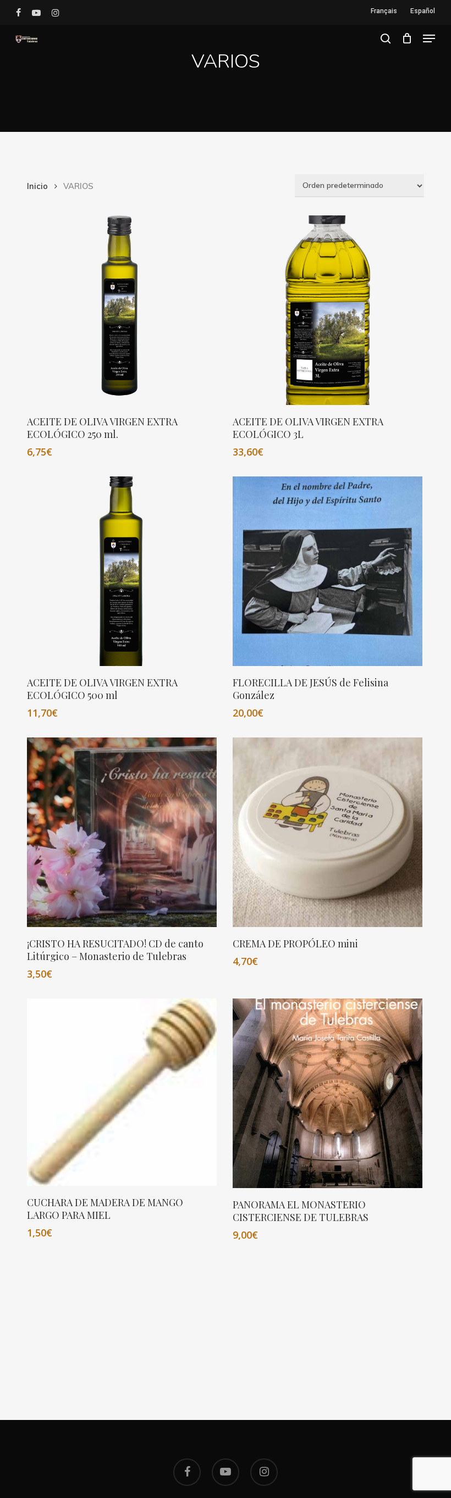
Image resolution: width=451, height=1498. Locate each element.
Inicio (37, 186)
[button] (429, 38)
